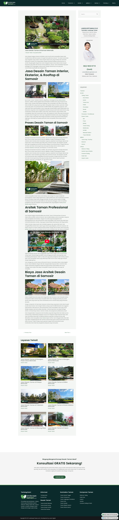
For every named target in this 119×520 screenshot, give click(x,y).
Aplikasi (88, 3)
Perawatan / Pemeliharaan (88, 114)
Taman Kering (86, 125)
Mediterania (86, 128)
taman (44, 318)
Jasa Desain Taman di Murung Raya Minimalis (33, 428)
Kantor (84, 100)
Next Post (68, 332)
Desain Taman (29, 52)
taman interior (62, 100)
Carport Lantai (85, 158)
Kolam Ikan (84, 155)
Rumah (84, 109)
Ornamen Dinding (86, 153)
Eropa (84, 121)
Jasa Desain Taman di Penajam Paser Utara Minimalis (32, 360)
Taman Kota (86, 102)
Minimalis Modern (87, 132)
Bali (84, 118)
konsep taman (28, 229)
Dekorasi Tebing (85, 148)
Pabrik (84, 104)
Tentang (105, 3)
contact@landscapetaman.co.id (89, 72)
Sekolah (84, 111)
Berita (113, 3)
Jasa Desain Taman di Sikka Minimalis (57, 383)
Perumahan (85, 107)
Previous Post (27, 332)
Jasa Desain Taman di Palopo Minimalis (31, 383)
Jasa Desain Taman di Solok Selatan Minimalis (60, 405)
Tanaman (70, 3)
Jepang (84, 123)
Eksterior (84, 142)
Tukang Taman (85, 95)
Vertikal (84, 130)
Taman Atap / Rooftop (87, 139)
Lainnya (96, 3)
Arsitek (79, 3)
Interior (83, 144)
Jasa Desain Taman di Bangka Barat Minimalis (58, 360)
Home (63, 3)
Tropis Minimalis (87, 135)
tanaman (32, 147)
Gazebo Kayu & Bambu (87, 151)
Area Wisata (86, 97)
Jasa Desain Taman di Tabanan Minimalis (32, 405)
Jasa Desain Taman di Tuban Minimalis (58, 428)
